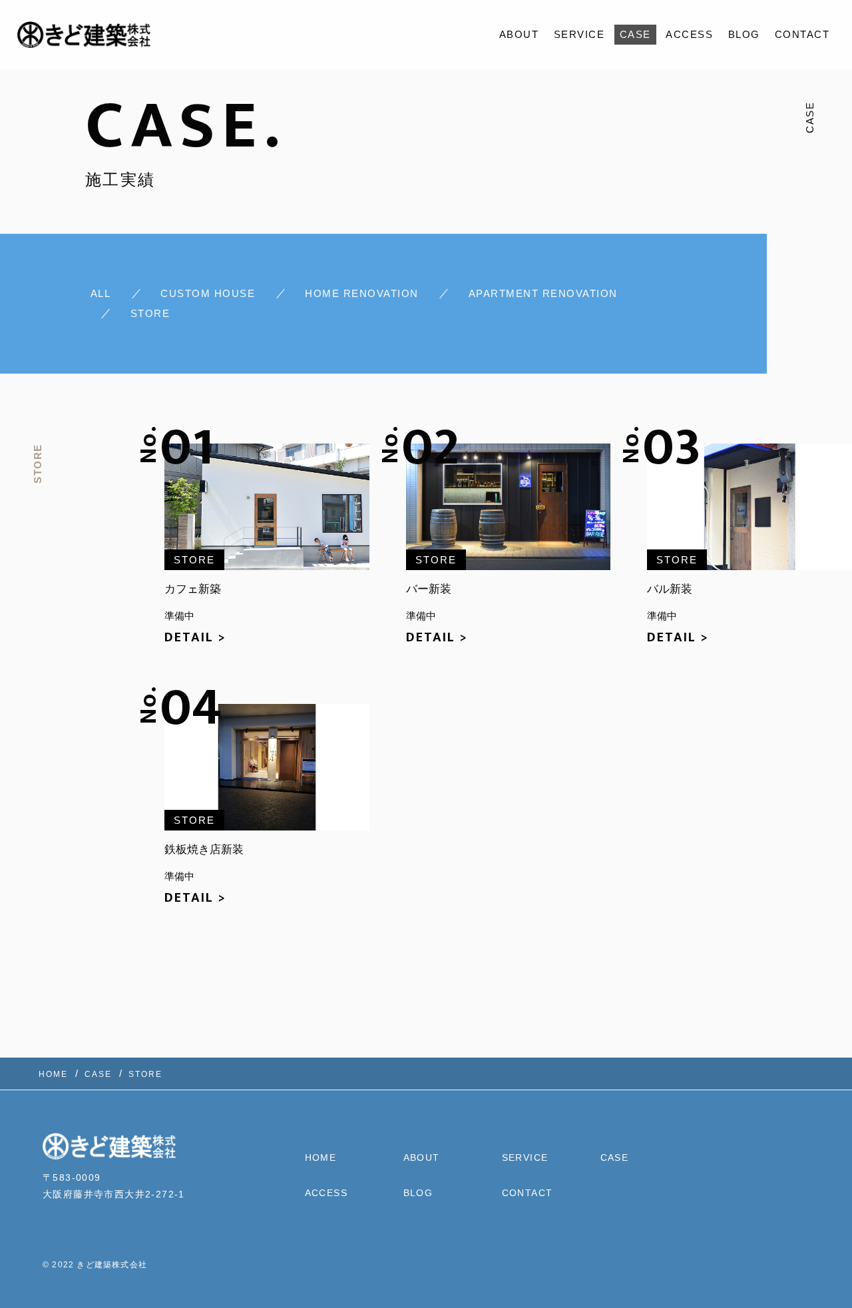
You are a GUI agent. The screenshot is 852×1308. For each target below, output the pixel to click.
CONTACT (802, 34)
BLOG (744, 34)
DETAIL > (195, 637)
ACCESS (689, 34)
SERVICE (579, 34)
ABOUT (519, 34)
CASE (635, 34)
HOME (321, 1157)
